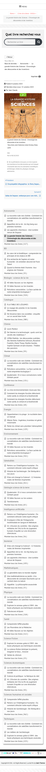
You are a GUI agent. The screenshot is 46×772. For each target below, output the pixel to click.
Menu (24, 6)
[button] (36, 76)
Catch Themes (40, 763)
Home (12, 13)
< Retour (9, 57)
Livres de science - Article (27, 13)
